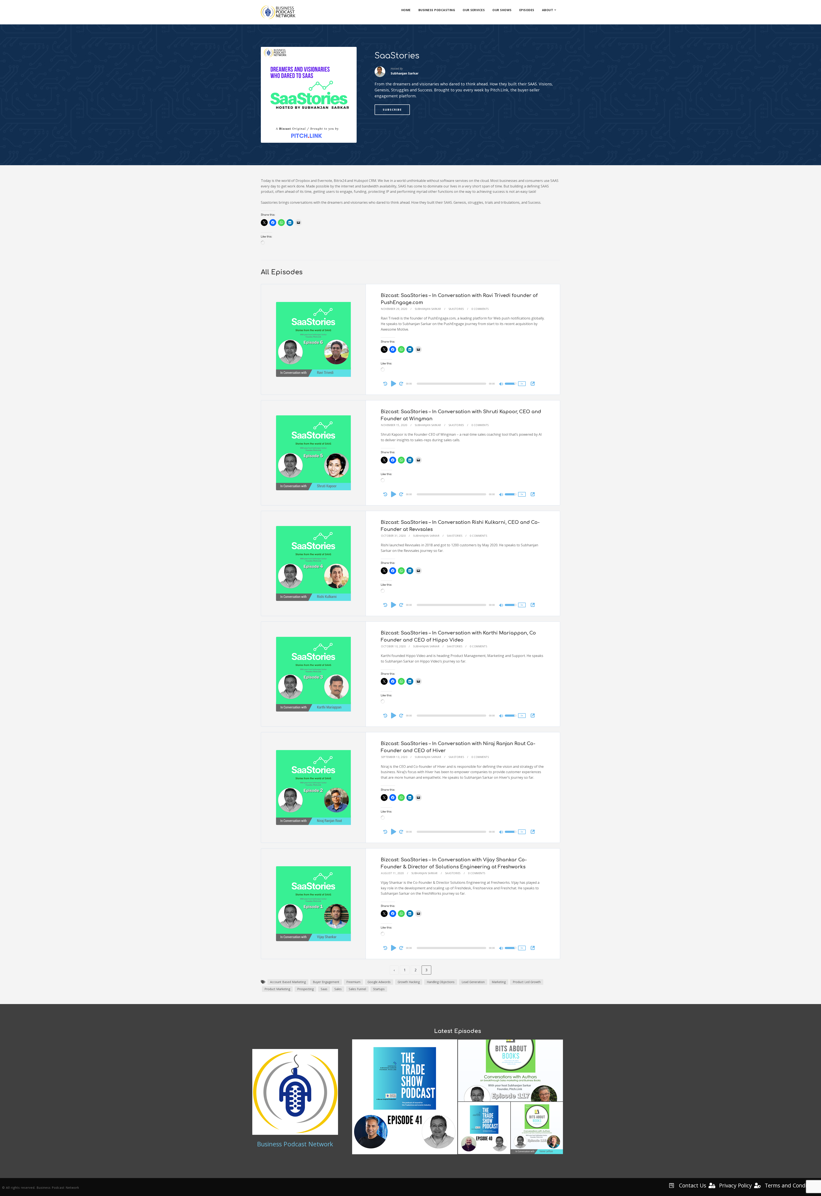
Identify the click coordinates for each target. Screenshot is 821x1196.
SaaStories (456, 309)
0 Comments (480, 309)
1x (522, 383)
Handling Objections (441, 982)
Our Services (474, 10)
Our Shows (502, 10)
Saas (324, 989)
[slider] (511, 386)
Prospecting (305, 989)
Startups (379, 989)
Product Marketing (277, 989)
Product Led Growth (527, 982)
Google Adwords (379, 982)
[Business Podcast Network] (278, 12)
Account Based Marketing (288, 982)
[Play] (393, 383)
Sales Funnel (357, 989)
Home (406, 10)
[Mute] (501, 384)
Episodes (526, 10)
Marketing (499, 982)
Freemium (353, 982)
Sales (338, 989)
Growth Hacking (409, 982)
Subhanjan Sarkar (428, 309)
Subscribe (392, 109)
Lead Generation (473, 982)
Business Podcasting (436, 10)
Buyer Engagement (326, 982)
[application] (452, 383)
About (547, 10)
